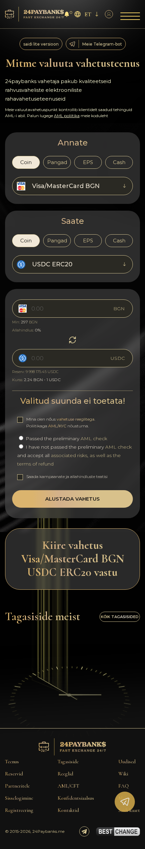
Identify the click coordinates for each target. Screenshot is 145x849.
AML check (94, 438)
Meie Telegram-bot (102, 44)
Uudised (127, 762)
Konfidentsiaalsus (76, 798)
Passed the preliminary (65, 438)
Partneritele (17, 786)
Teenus (12, 762)
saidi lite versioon (41, 44)
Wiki (123, 774)
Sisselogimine (19, 798)
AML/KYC (57, 425)
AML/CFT (68, 786)
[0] (66, 15)
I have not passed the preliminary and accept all (74, 455)
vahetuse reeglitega (75, 419)
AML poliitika (67, 115)
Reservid (14, 774)
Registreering (19, 810)
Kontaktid (68, 810)
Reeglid (65, 774)
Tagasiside (68, 762)
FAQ (123, 786)
